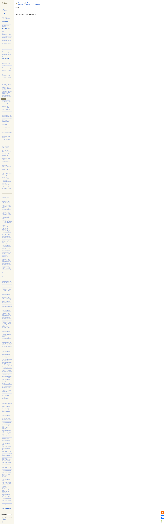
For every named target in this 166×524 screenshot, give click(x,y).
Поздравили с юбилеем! (5, 180)
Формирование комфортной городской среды (6, 304)
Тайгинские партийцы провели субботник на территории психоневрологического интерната (7, 147)
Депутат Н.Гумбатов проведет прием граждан (6, 127)
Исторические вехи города (5, 11)
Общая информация (4, 10)
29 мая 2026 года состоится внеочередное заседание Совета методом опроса (6, 486)
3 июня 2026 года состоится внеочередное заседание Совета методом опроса (6, 491)
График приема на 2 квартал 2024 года (6, 65)
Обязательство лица (4, 507)
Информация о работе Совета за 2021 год (6, 49)
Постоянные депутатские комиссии (7, 36)
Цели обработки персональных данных (6, 511)
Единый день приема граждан (6, 122)
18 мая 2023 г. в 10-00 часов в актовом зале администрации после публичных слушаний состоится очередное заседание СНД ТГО (7, 361)
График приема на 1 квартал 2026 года (6, 77)
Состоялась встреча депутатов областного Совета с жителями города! (6, 217)
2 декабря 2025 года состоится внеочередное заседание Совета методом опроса (6, 457)
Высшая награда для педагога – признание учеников (6, 153)
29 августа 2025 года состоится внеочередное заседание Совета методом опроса (6, 445)
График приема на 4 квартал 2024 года (6, 68)
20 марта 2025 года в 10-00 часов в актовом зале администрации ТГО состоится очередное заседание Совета (6, 429)
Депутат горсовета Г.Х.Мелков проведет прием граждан (6, 184)
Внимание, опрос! (4, 273)
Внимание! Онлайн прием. (5, 243)
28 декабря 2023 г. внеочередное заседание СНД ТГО (6, 381)
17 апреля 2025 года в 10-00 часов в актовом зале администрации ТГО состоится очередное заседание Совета (6, 432)
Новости (16, 4)
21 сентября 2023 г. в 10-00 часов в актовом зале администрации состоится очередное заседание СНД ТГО (7, 370)
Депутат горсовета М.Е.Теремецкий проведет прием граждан (7, 190)
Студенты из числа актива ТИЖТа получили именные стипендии (6, 151)
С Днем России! (4, 156)
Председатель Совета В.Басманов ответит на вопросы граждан (6, 193)
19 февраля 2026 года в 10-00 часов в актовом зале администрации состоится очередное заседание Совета (7, 469)
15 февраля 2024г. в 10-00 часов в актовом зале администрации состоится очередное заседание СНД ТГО (7, 383)
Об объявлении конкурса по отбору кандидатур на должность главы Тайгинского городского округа (7, 343)
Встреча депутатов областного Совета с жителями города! (6, 215)
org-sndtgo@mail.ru (4, 522)
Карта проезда (4, 519)
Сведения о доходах (5, 62)
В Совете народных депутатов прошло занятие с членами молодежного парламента (6, 120)
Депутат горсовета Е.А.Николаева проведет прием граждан (6, 107)
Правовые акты (4, 26)
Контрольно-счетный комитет (6, 18)
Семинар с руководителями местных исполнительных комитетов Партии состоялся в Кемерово (7, 166)
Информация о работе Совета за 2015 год (6, 34)
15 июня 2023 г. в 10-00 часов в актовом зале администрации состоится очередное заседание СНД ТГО (7, 364)
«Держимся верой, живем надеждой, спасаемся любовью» (7, 284)
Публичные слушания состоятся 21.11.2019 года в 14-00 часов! (6, 219)
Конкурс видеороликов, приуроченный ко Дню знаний (6, 186)
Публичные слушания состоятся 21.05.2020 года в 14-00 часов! (6, 256)
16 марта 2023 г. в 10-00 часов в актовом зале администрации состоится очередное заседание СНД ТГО (7, 353)
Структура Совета (4, 17)
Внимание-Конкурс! (4, 183)
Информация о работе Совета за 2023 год (6, 52)
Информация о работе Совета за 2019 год (6, 43)
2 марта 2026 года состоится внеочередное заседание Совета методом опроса (6, 474)
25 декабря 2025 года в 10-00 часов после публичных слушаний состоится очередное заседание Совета (7, 459)
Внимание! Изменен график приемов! (6, 248)
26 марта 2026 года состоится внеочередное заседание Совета (6, 481)
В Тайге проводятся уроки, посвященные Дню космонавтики (6, 134)
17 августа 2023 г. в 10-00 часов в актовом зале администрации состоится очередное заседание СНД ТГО (7, 367)
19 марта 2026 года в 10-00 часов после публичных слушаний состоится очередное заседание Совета (7, 476)
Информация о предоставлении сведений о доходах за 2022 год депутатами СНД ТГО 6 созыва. (6, 356)
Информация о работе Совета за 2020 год (6, 46)
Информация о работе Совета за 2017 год (6, 37)
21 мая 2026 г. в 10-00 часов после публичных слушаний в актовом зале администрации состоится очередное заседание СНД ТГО (7, 483)
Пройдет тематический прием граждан (6, 109)
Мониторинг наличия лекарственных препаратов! (7, 282)
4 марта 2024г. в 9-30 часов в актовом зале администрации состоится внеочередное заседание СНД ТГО (7, 387)
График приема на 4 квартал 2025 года (6, 75)
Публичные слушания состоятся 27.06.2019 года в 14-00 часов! (6, 202)
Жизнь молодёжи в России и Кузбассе (6, 393)
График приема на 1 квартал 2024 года (6, 63)
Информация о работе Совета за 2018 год (6, 40)
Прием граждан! (4, 225)
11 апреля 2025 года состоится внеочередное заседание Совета (6, 435)
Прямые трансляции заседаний (6, 19)
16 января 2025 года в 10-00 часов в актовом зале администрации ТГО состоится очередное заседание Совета (6, 421)
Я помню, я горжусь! (4, 255)
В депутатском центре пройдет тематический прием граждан (6, 181)
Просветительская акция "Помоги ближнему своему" (6, 396)
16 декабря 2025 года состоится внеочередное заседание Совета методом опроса (6, 461)
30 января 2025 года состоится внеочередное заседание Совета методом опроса (6, 427)
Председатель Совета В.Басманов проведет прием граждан (6, 101)
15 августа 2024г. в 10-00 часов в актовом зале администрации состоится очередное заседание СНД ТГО (7, 408)
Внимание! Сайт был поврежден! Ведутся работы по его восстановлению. (6, 88)
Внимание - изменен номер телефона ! (5, 197)
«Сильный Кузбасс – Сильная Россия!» (7, 386)
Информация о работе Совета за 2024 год (6, 54)
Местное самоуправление (5, 25)
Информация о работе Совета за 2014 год (6, 32)
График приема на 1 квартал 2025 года (6, 70)
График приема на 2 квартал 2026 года (6, 80)
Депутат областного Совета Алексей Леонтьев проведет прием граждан (7, 125)
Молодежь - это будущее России (6, 175)
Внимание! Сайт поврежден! (6, 100)
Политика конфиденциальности (6, 508)
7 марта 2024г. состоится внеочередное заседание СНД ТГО (6, 398)
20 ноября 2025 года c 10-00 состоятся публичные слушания (7, 455)
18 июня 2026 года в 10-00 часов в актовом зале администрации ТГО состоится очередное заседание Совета (6, 488)
